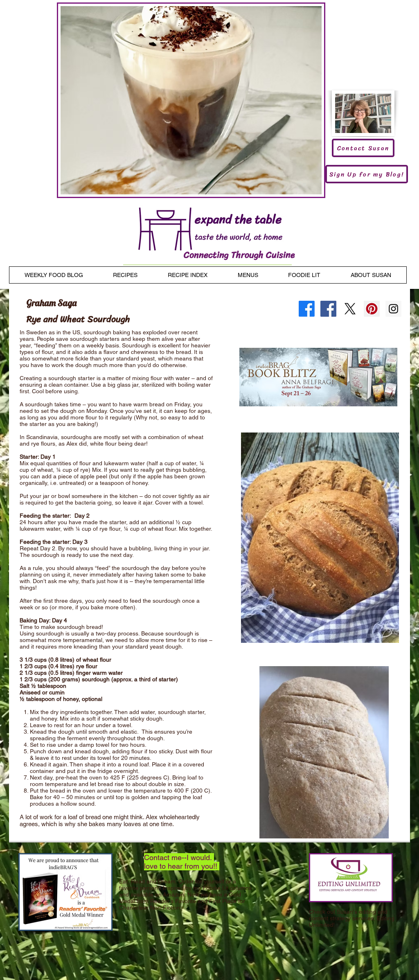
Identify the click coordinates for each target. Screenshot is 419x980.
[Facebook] (307, 309)
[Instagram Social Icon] (393, 309)
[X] (350, 309)
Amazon (173, 894)
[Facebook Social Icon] (328, 309)
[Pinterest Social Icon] (372, 309)
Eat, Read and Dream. (148, 881)
